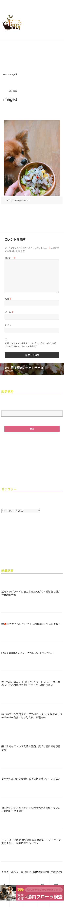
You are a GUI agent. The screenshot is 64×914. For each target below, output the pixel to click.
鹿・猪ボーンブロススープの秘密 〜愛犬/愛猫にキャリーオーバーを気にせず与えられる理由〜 (31, 715)
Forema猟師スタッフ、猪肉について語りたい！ (27, 653)
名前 (8, 298)
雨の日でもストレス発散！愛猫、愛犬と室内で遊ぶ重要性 (30, 748)
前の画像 (13, 91)
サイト (8, 325)
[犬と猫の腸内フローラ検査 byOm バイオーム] (32, 892)
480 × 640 (25, 200)
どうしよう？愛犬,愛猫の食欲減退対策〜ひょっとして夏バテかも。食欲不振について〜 (31, 841)
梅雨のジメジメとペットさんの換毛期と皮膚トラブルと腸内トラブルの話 (30, 809)
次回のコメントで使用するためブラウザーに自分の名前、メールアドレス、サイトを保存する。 (31, 345)
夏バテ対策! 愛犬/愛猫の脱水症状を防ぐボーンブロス (31, 778)
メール (9, 312)
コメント (10, 257)
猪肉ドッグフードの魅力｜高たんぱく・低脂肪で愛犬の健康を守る (30, 593)
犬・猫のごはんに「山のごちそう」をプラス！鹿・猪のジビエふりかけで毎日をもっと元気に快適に (30, 683)
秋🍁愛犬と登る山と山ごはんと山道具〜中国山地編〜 (31, 624)
